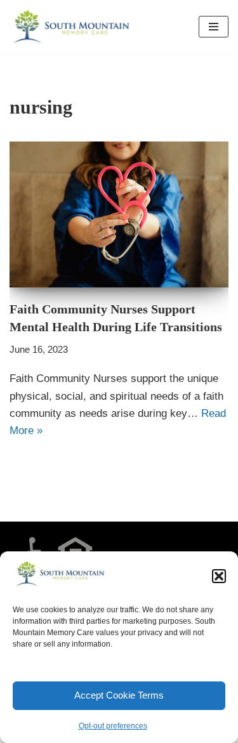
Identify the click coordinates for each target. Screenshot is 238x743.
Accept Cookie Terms (119, 695)
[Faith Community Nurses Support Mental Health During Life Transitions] (119, 214)
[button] (219, 576)
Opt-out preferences (113, 725)
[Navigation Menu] (213, 26)
